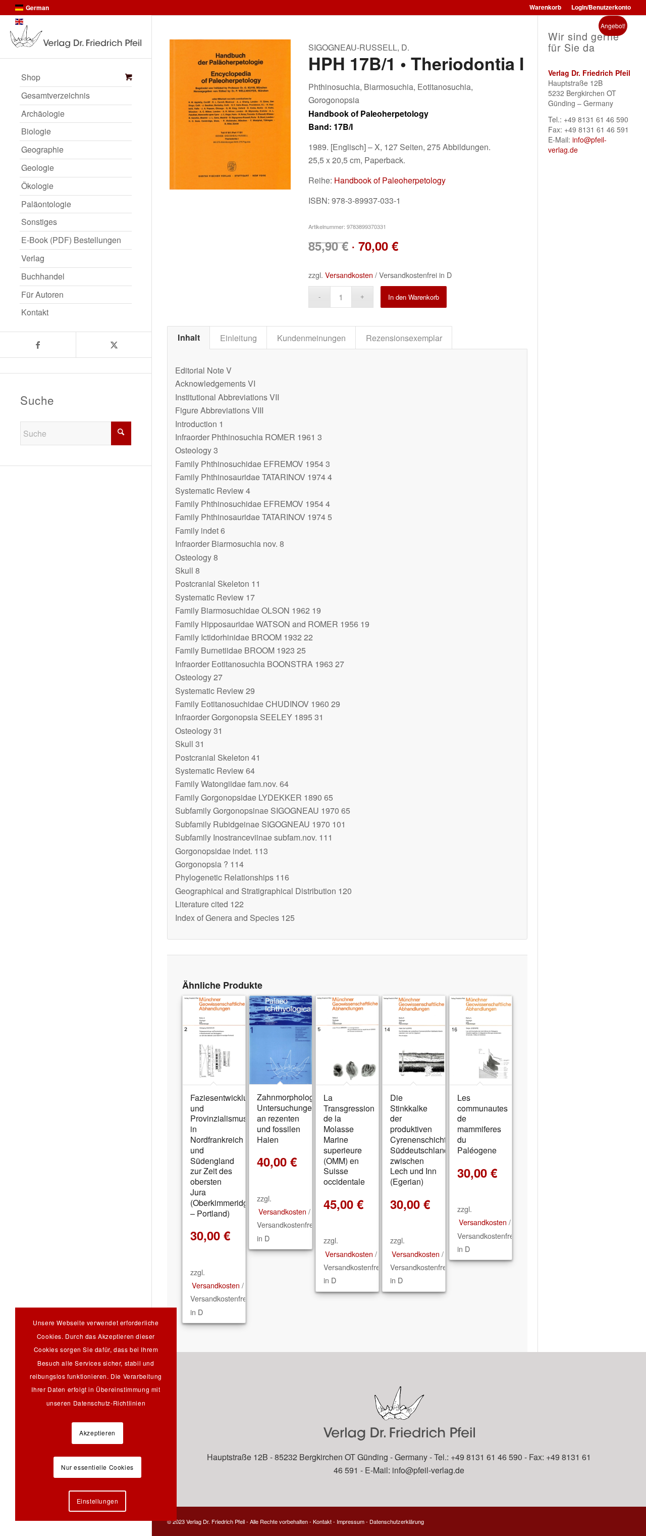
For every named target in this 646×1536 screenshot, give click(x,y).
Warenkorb (545, 7)
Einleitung (238, 338)
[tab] (188, 337)
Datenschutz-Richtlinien (109, 1403)
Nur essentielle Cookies (97, 1467)
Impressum (350, 1521)
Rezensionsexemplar (404, 338)
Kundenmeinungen (311, 338)
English (36, 21)
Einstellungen (98, 1501)
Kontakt (322, 1521)
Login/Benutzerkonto (601, 7)
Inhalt (189, 337)
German (37, 7)
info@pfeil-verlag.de (577, 144)
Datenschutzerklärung (396, 1521)
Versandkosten (349, 274)
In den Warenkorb (413, 297)
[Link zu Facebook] (38, 344)
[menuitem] (76, 78)
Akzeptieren (97, 1432)
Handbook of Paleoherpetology (390, 180)
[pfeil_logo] (75, 36)
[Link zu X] (113, 344)
